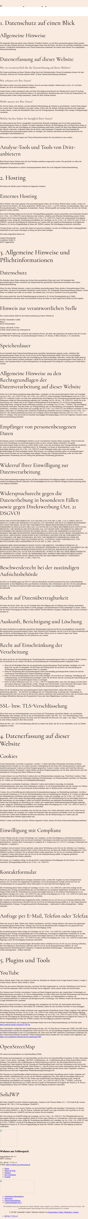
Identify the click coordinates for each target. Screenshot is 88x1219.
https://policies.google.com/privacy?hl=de (15, 1025)
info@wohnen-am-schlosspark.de (18, 1165)
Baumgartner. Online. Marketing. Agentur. (63, 1212)
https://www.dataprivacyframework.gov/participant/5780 (20, 1037)
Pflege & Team (10, 1171)
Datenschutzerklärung (12, 1200)
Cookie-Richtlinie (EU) (13, 1203)
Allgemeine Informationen (14, 1196)
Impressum (8, 1198)
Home (7, 1168)
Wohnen (8, 1173)
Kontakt (7, 1177)
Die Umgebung (10, 1175)
